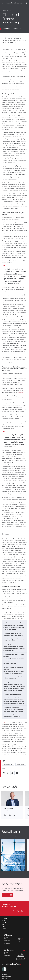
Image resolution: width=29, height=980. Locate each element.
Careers (4, 926)
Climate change (8, 764)
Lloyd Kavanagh (5, 722)
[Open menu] (3, 3)
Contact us (7, 911)
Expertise (4, 918)
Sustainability (20, 764)
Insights (5, 10)
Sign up (6, 895)
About (3, 924)
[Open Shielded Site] (4, 968)
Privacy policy (4, 974)
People (4, 922)
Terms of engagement (6, 976)
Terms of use (4, 978)
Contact (4, 928)
